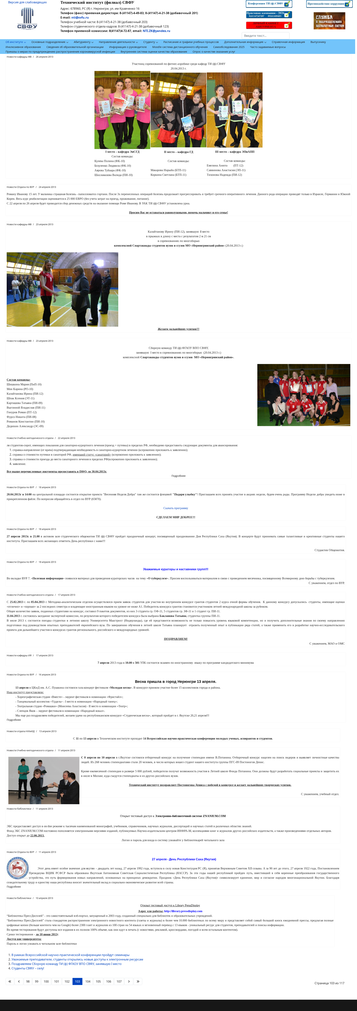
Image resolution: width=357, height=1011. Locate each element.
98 (28, 981)
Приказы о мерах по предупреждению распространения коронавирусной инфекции (60, 51)
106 (108, 981)
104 (87, 981)
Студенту (149, 42)
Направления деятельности (117, 42)
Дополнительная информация (243, 42)
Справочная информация (288, 42)
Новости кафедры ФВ (19, 56)
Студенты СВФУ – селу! (28, 968)
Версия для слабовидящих (27, 2)
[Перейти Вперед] (129, 981)
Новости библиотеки (19, 808)
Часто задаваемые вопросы (268, 47)
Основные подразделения (48, 42)
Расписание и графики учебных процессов (191, 42)
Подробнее (178, 476)
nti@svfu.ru (80, 17)
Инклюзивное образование (23, 47)
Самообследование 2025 (229, 47)
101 (56, 981)
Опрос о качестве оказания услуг (214, 51)
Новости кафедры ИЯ (19, 655)
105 (98, 981)
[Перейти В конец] (138, 981)
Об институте (14, 42)
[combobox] (266, 35)
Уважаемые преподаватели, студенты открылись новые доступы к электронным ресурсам (77, 959)
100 (46, 981)
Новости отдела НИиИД (21, 731)
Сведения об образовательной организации (75, 47)
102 (67, 981)
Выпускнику (318, 42)
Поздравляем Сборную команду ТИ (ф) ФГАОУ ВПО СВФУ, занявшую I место (67, 964)
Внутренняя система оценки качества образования (154, 51)
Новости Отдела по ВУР (20, 187)
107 (119, 981)
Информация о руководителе (128, 47)
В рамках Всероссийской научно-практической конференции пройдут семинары (70, 955)
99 (36, 981)
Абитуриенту (82, 42)
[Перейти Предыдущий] (19, 981)
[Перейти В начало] (10, 981)
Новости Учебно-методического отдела (30, 438)
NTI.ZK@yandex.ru (156, 31)
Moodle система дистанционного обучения (180, 47)
